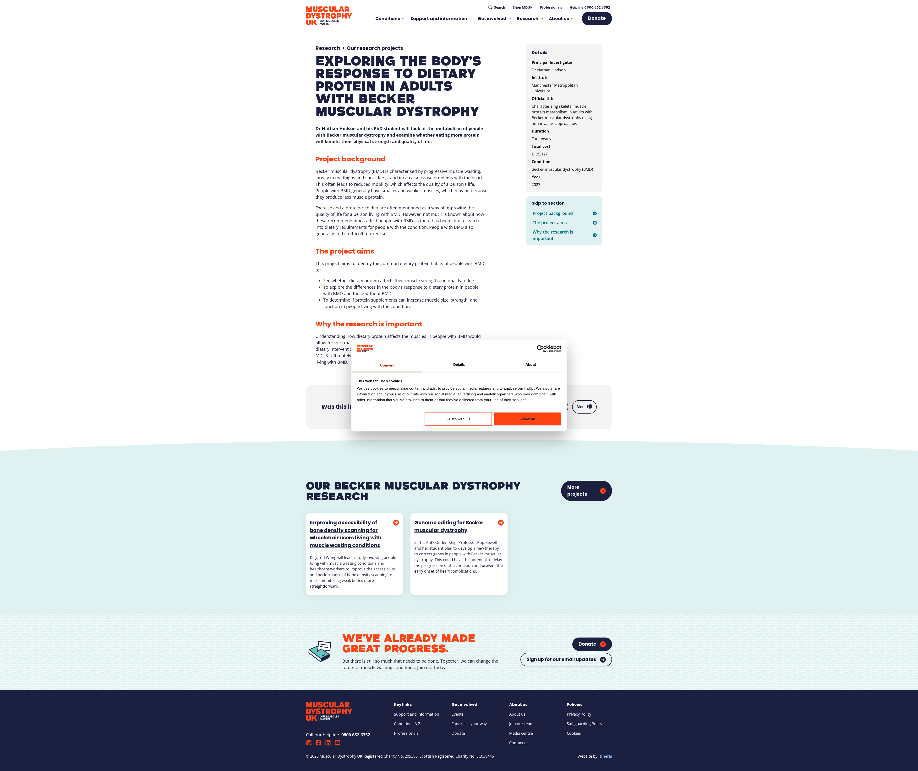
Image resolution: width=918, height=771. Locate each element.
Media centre (521, 733)
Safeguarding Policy (584, 723)
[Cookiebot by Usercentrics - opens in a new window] (540, 348)
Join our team (521, 723)
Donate (458, 733)
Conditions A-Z (407, 723)
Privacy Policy (579, 714)
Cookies (574, 733)
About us (559, 18)
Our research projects (375, 48)
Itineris (605, 756)
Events (458, 714)
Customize (456, 419)
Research (527, 18)
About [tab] (530, 364)
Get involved (492, 18)
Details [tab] (459, 364)
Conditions (387, 18)
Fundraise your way (469, 723)
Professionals (406, 733)
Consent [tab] (387, 365)
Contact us (519, 742)
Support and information (438, 18)
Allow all (527, 419)
